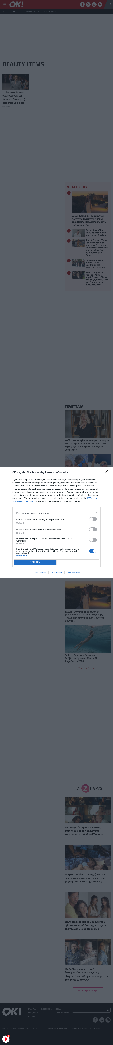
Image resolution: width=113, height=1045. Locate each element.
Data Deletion (40, 572)
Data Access (56, 572)
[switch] (93, 519)
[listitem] (56, 512)
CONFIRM (35, 562)
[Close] (107, 472)
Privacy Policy (73, 572)
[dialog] (56, 522)
